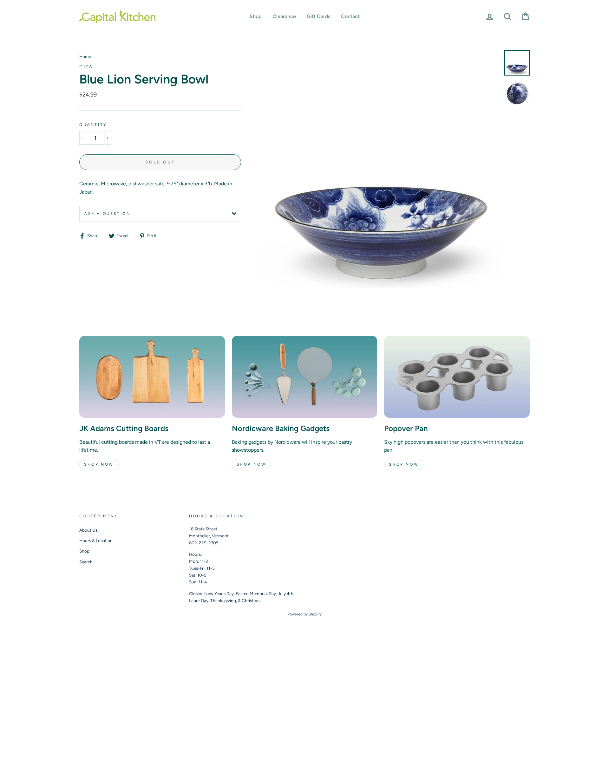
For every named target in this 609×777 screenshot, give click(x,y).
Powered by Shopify (304, 614)
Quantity (93, 125)
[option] (381, 169)
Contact (350, 16)
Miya (86, 66)
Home (85, 56)
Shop (256, 16)
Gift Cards (318, 16)
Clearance (284, 16)
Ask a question (107, 213)
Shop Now (99, 464)
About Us (88, 530)
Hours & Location (96, 540)
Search (86, 561)
